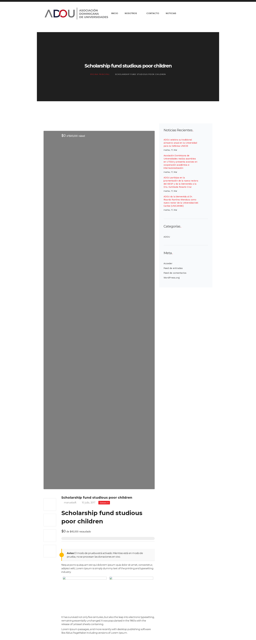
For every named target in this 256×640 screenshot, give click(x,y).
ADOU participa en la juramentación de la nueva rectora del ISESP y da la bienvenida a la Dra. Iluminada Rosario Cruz (181, 182)
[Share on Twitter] (50, 520)
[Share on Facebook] (50, 504)
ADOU (167, 236)
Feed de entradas (173, 268)
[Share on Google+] (50, 535)
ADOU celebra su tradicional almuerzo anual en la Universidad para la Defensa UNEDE (180, 142)
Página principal (100, 74)
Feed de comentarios (175, 273)
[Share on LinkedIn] (50, 551)
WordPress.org (172, 277)
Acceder (168, 263)
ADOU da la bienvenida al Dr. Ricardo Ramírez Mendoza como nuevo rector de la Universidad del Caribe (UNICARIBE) (181, 201)
